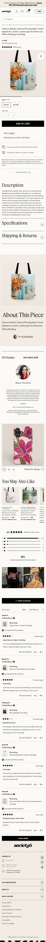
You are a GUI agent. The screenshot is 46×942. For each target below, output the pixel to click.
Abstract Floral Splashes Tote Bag (22, 669)
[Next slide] (42, 346)
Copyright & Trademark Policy (11, 916)
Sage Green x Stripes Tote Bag (20, 625)
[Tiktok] (42, 867)
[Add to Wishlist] (5, 489)
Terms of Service (7, 913)
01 (4, 469)
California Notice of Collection (12, 910)
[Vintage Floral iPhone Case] (23, 445)
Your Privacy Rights (8, 923)
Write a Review (28, 601)
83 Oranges (27, 336)
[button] (11, 47)
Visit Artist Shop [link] (30, 357)
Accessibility (6, 920)
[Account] (16, 11)
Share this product (22, 172)
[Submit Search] (5, 19)
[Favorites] (22, 11)
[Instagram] (42, 858)
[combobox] (23, 19)
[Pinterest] (42, 862)
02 (34, 96)
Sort (24, 609)
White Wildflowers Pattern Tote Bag (22, 755)
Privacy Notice (7, 903)
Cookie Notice (6, 906)
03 (14, 469)
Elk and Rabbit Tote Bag (18, 713)
